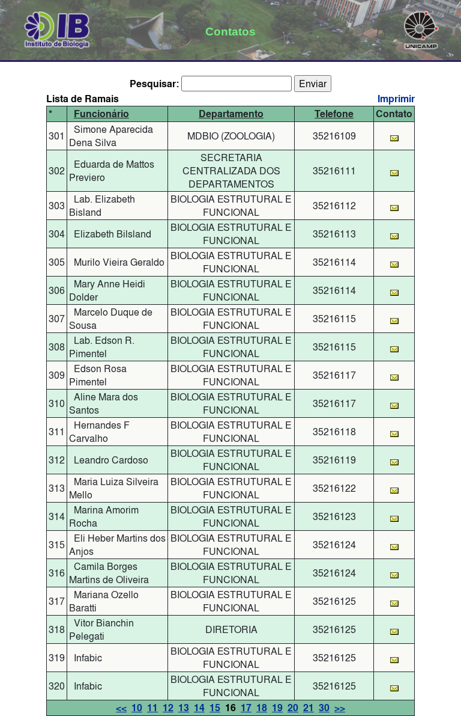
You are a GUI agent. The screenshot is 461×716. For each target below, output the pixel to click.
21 (308, 708)
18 (261, 708)
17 (246, 708)
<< (121, 708)
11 (152, 708)
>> (339, 708)
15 (214, 708)
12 (168, 708)
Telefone (334, 114)
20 (293, 708)
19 (277, 708)
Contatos (230, 31)
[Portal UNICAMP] (421, 27)
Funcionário (101, 114)
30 (324, 708)
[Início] (57, 27)
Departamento (231, 114)
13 (183, 708)
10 (136, 708)
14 (199, 708)
